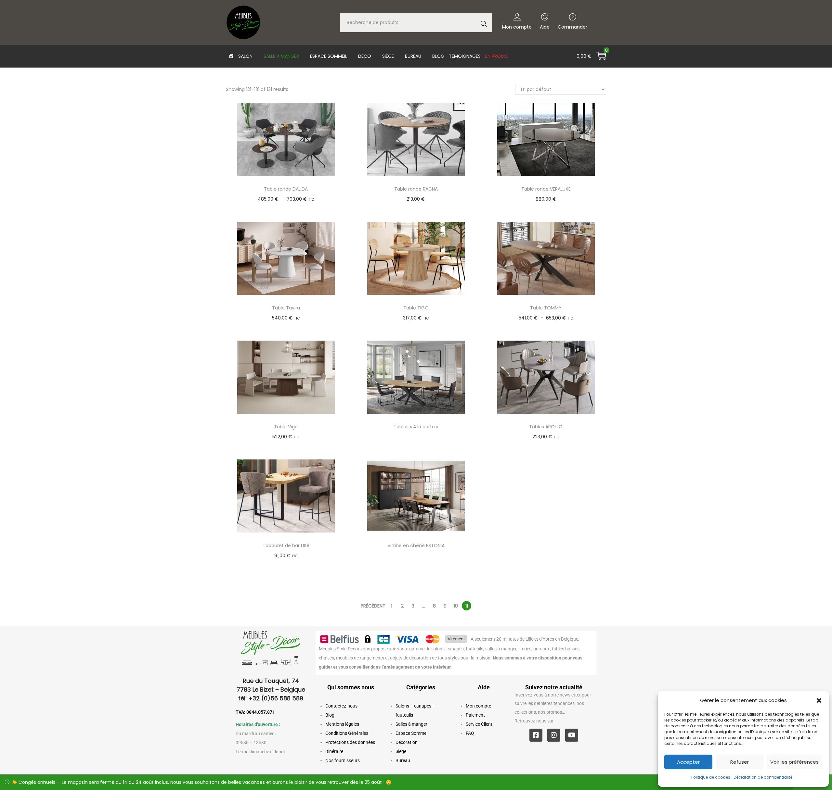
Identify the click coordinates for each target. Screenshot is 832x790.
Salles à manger (411, 724)
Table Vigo (286, 426)
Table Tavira (286, 308)
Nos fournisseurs (342, 760)
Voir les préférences (794, 762)
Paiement (475, 715)
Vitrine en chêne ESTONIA (416, 545)
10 (456, 606)
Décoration (407, 742)
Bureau (403, 760)
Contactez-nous (341, 705)
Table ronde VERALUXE (546, 189)
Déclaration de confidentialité (763, 777)
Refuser (739, 762)
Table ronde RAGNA (416, 189)
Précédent (373, 606)
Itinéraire (334, 751)
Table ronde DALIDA (286, 189)
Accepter (688, 762)
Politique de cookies (710, 777)
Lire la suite (419, 436)
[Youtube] (571, 735)
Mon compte (478, 705)
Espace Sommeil (412, 733)
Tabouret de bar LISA (286, 545)
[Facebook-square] (535, 735)
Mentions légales (342, 724)
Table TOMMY (546, 308)
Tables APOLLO (546, 426)
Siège (401, 751)
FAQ (470, 733)
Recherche (485, 23)
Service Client (479, 724)
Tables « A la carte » (416, 426)
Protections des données (350, 742)
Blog (329, 715)
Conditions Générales (346, 733)
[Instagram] (553, 735)
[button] (819, 700)
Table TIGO (416, 308)
